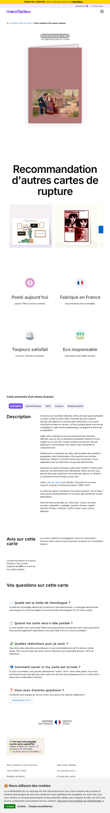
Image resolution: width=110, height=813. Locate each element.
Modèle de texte (75, 406)
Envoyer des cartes (66, 776)
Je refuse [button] (21, 806)
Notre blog (62, 765)
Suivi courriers (30, 765)
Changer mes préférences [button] (40, 806)
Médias (72, 765)
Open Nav (102, 11)
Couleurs (59, 406)
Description (15, 406)
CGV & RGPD (13, 770)
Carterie (14, 23)
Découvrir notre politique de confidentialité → (80, 801)
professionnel (97, 6)
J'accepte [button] (9, 806)
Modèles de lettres (16, 776)
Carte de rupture (25, 23)
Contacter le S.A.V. (21, 700)
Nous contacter (14, 765)
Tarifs (48, 406)
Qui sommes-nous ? (66, 770)
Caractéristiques (33, 406)
